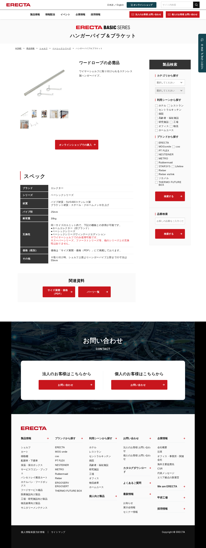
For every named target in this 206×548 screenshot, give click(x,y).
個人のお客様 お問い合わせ (184, 14)
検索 (196, 5)
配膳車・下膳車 (29, 460)
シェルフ (26, 447)
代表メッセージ (165, 473)
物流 (175, 126)
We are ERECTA (167, 486)
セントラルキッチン (170, 109)
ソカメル (164, 178)
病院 (161, 113)
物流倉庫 (94, 482)
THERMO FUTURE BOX (170, 183)
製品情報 (35, 14)
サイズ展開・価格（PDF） (58, 292)
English (120, 5)
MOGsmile (165, 146)
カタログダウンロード (134, 470)
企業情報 (80, 14)
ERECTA (164, 142)
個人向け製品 (97, 496)
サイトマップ (58, 532)
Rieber (162, 170)
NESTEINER (166, 154)
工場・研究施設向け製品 (34, 498)
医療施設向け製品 (30, 494)
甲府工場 (162, 497)
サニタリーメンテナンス (34, 507)
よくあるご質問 (132, 483)
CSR (160, 468)
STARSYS (165, 166)
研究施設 (164, 122)
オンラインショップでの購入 (75, 144)
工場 (175, 122)
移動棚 (24, 456)
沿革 (159, 451)
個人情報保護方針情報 (33, 532)
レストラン (177, 105)
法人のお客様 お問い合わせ (148, 14)
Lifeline (179, 166)
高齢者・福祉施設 (169, 118)
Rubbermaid (166, 162)
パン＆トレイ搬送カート (34, 477)
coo (178, 146)
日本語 (110, 5)
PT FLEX (164, 150)
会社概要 (162, 447)
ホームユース (166, 130)
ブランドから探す (65, 438)
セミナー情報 (130, 512)
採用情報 (95, 14)
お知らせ (128, 503)
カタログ (202, 55)
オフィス (164, 126)
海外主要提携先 (165, 464)
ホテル (162, 105)
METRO (163, 158)
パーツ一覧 (93, 291)
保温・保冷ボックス (32, 465)
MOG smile (61, 451)
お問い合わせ (65, 385)
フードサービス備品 (32, 490)
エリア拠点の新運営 (168, 477)
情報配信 (50, 14)
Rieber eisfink (167, 174)
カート (24, 451)
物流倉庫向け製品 (30, 503)
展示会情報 (129, 507)
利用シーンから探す (100, 438)
